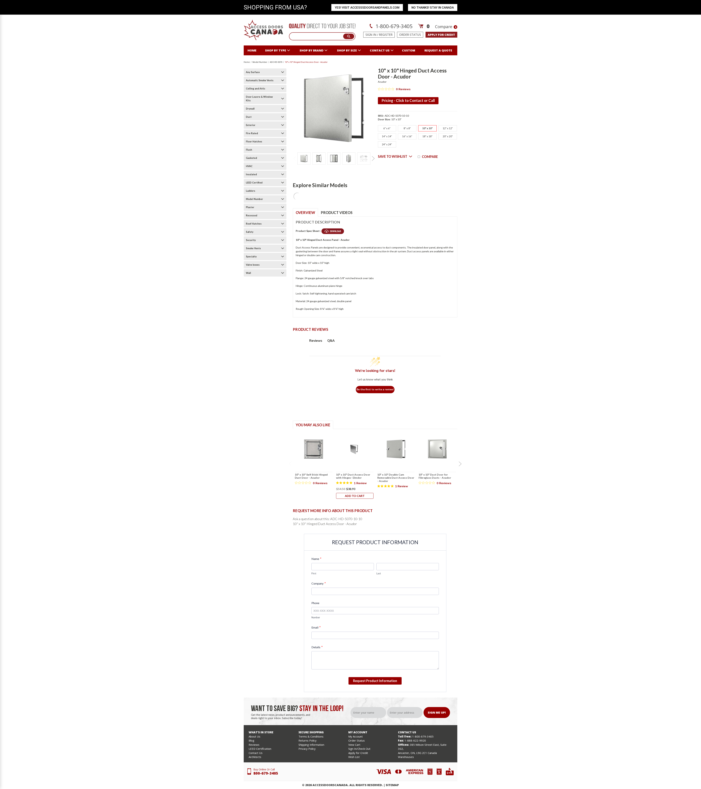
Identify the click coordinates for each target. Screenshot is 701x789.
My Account (355, 736)
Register (385, 35)
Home (252, 50)
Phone (315, 603)
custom (408, 50)
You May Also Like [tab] (313, 425)
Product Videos (337, 212)
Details (316, 647)
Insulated (251, 174)
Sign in (370, 35)
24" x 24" (387, 144)
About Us (254, 736)
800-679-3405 (265, 773)
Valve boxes (253, 264)
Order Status (410, 35)
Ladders (250, 190)
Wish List (354, 757)
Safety (249, 231)
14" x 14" (387, 136)
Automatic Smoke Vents (259, 80)
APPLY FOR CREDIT (441, 35)
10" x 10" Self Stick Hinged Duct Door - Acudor (311, 476)
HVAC (249, 166)
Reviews (254, 744)
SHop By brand (311, 50)
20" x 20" (448, 136)
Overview (305, 212)
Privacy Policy (307, 748)
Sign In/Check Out (359, 748)
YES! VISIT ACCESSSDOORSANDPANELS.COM (367, 7)
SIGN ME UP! (437, 713)
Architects (255, 757)
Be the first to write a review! (375, 389)
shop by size (347, 50)
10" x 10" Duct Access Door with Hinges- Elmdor (353, 476)
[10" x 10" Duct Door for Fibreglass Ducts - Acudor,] (437, 449)
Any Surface (253, 72)
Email (315, 627)
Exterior (250, 125)
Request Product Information (375, 681)
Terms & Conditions (310, 736)
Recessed (251, 215)
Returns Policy (307, 740)
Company (318, 583)
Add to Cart (355, 495)
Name (316, 559)
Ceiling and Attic (255, 88)
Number (315, 617)
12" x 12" (448, 128)
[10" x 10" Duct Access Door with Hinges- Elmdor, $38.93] (355, 449)
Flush (249, 149)
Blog (251, 740)
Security (251, 240)
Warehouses (406, 757)
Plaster (250, 207)
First (313, 573)
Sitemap (392, 785)
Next (373, 158)
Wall (248, 272)
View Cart (354, 744)
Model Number (254, 199)
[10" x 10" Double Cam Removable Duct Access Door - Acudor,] (396, 449)
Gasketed (251, 157)
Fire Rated (252, 133)
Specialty (251, 256)
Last (378, 573)
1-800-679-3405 (393, 26)
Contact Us (256, 753)
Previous (294, 158)
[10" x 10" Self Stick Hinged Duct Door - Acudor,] (313, 449)
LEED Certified (254, 182)
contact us (380, 50)
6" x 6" (386, 128)
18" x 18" (427, 136)
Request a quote (438, 50)
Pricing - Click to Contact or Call (408, 100)
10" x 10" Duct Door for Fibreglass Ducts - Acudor (435, 476)
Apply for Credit (358, 753)
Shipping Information (311, 744)
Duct (249, 116)
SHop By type (275, 50)
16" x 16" (407, 136)
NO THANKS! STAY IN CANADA (432, 7)
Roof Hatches (254, 223)
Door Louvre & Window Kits (259, 98)
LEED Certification (260, 748)
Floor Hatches (254, 141)
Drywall (250, 108)
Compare (445, 26)
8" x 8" (407, 128)
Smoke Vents (253, 248)
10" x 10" (427, 128)
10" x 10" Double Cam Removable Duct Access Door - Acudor (395, 477)
